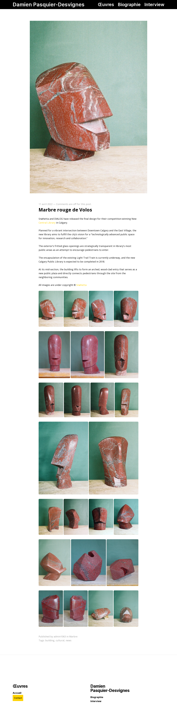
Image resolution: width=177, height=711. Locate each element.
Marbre (73, 636)
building (49, 640)
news (68, 640)
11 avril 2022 (45, 204)
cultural (60, 640)
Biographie (96, 697)
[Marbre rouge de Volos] (88, 192)
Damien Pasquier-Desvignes (48, 4)
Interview (95, 701)
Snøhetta (81, 285)
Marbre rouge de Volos (65, 210)
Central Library (47, 222)
